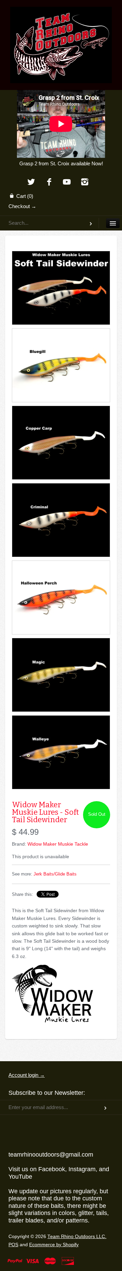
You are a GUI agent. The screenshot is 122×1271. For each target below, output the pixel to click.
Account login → (26, 1075)
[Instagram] (85, 182)
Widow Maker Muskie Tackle (57, 844)
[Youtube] (67, 182)
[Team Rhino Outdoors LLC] (61, 15)
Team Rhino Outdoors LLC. (76, 1236)
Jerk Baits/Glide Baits (55, 874)
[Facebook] (49, 182)
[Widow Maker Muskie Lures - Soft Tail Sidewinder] (61, 288)
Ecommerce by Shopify (54, 1244)
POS (13, 1244)
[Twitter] (31, 182)
